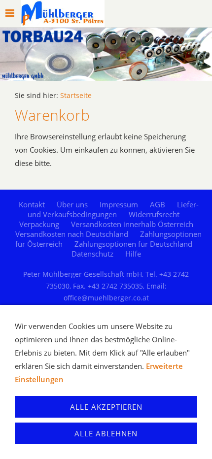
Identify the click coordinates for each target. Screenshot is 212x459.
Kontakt (32, 204)
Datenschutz (92, 254)
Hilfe (133, 254)
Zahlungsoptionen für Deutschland (133, 244)
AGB (157, 204)
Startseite (76, 95)
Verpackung (39, 224)
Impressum (119, 204)
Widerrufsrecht (154, 214)
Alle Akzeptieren (106, 407)
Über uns (72, 204)
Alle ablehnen (106, 433)
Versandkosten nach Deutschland (71, 234)
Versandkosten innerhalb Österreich (132, 224)
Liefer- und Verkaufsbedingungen (113, 209)
